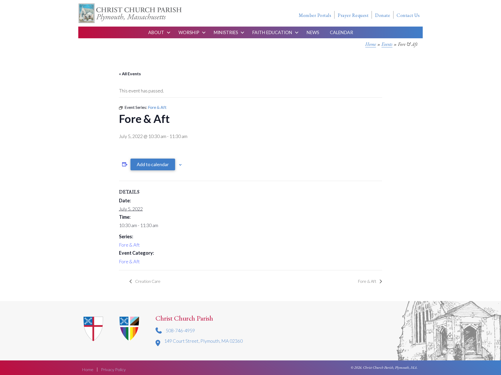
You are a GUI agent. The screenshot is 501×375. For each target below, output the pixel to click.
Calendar (341, 32)
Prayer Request (353, 15)
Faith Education (272, 32)
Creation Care (147, 281)
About (156, 32)
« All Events (130, 73)
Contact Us (408, 15)
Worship (188, 32)
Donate (382, 15)
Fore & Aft (129, 245)
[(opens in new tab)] (129, 328)
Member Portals (315, 15)
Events (386, 44)
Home (370, 44)
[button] (168, 32)
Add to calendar (153, 164)
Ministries (226, 32)
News (313, 32)
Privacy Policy (113, 369)
